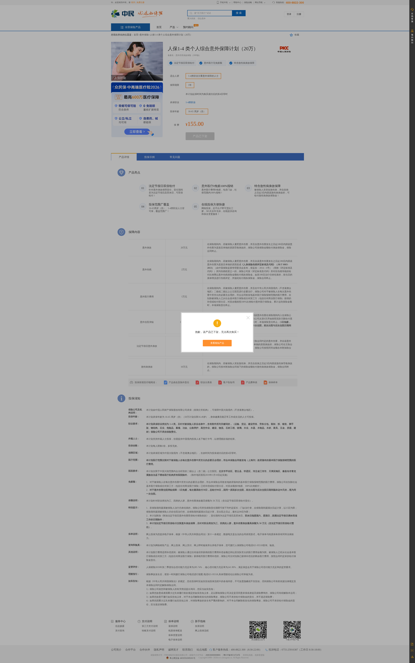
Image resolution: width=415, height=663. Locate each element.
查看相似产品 (217, 343)
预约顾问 (412, 39)
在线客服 (412, 17)
